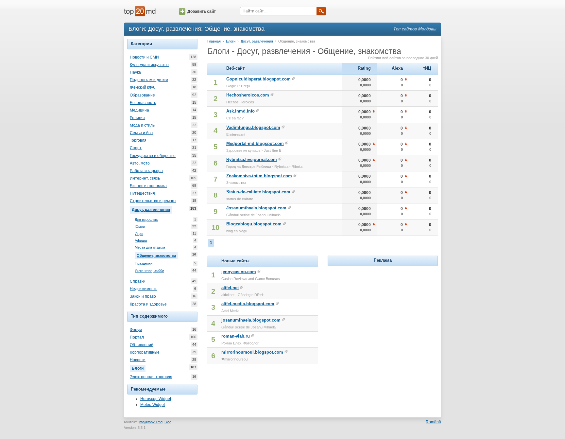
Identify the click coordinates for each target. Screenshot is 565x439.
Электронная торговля (151, 377)
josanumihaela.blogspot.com (251, 320)
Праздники (143, 263)
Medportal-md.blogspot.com (255, 143)
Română (433, 422)
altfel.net (230, 287)
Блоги (139, 368)
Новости (138, 360)
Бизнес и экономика (148, 186)
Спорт (136, 148)
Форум (136, 329)
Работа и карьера (146, 170)
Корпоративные (145, 352)
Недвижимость (143, 289)
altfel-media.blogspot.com (247, 303)
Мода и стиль (142, 125)
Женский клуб (142, 87)
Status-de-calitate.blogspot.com (258, 191)
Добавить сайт (201, 11)
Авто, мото (140, 163)
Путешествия (142, 193)
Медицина (139, 110)
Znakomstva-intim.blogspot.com (259, 175)
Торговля (138, 140)
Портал (137, 337)
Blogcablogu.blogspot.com (254, 223)
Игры (139, 234)
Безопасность (143, 102)
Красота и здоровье (148, 304)
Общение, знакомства (157, 255)
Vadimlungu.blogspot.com (253, 127)
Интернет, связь (145, 178)
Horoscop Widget (155, 398)
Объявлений (141, 344)
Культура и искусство (149, 64)
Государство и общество (153, 155)
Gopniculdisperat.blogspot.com (258, 79)
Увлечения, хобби (149, 270)
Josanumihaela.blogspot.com (256, 207)
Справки (138, 281)
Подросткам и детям (149, 80)
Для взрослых (146, 219)
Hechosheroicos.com (247, 95)
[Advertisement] (383, 308)
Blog (167, 422)
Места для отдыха (150, 247)
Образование (142, 95)
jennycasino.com (238, 271)
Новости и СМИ (144, 57)
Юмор (140, 226)
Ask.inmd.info (240, 111)
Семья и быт (141, 133)
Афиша (141, 240)
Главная (214, 41)
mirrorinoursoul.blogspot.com (252, 352)
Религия (137, 117)
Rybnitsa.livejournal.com (251, 159)
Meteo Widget (152, 404)
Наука (135, 72)
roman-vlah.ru (235, 336)
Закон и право (143, 296)
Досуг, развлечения (152, 209)
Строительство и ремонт (153, 201)
